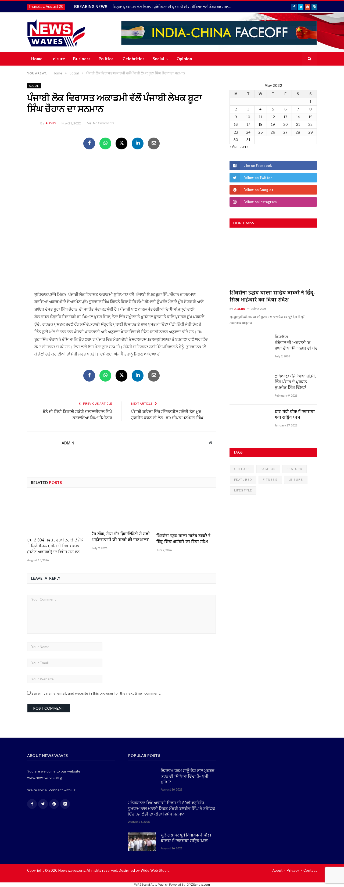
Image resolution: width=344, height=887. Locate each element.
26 (273, 132)
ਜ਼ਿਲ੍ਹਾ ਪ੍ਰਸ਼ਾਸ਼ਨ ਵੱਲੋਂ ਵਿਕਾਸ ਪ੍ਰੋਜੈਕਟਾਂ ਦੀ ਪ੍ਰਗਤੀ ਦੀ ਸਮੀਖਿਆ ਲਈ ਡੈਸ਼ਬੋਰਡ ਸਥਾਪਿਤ (173, 6)
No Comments (103, 123)
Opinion (184, 58)
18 (261, 124)
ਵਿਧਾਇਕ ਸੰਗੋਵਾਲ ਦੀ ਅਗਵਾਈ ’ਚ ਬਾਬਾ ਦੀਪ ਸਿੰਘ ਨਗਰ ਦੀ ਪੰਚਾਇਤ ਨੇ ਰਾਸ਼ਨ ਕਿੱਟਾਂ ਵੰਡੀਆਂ (296, 343)
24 (248, 132)
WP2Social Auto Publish (151, 884)
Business (81, 58)
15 (311, 117)
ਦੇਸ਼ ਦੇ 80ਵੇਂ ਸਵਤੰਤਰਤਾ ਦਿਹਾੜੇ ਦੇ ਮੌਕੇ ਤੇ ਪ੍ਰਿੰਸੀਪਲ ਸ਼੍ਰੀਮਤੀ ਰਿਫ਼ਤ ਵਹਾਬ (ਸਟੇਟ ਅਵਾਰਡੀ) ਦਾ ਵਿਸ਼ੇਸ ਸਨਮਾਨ (55, 546)
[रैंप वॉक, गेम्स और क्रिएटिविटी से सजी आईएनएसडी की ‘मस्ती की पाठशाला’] (121, 511)
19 (273, 124)
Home (36, 58)
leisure (295, 480)
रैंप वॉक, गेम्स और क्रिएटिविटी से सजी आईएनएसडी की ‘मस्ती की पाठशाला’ (121, 537)
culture (242, 469)
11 (260, 117)
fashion (268, 469)
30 (236, 140)
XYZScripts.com (198, 884)
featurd (295, 469)
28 (298, 132)
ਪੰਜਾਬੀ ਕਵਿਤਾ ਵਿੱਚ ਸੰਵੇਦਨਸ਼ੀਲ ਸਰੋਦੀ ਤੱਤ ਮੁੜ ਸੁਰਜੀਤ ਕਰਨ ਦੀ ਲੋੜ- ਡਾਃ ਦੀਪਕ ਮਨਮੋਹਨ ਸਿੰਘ (167, 415)
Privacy (293, 870)
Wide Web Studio (155, 870)
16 (236, 124)
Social (158, 58)
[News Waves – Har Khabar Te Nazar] (56, 32)
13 (285, 117)
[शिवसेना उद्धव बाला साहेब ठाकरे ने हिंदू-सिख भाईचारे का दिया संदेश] (186, 512)
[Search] (309, 59)
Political (107, 58)
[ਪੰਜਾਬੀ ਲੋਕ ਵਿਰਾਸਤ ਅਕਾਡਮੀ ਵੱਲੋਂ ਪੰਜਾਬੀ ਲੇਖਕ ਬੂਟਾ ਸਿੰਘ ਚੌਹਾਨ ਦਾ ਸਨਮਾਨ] (121, 221)
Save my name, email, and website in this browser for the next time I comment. (96, 693)
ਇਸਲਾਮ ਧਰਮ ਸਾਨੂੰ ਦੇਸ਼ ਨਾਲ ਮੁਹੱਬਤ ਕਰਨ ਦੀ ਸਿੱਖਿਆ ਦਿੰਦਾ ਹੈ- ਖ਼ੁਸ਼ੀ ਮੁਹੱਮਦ (187, 776)
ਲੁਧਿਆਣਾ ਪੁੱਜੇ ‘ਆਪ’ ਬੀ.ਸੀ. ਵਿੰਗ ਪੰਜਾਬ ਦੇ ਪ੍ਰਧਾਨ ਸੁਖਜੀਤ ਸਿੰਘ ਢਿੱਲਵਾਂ (295, 382)
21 (298, 124)
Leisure (58, 58)
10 (248, 117)
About (277, 870)
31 (248, 140)
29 (310, 132)
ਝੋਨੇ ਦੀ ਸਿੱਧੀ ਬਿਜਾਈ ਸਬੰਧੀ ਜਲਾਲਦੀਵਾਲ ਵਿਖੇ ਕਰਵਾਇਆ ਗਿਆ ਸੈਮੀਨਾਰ (77, 415)
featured (243, 480)
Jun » (244, 146)
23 (236, 132)
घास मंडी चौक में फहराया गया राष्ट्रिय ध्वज (295, 415)
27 (285, 132)
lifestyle (243, 490)
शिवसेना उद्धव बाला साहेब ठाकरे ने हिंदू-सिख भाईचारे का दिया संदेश (183, 539)
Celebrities (133, 58)
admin (50, 123)
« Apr (234, 146)
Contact (310, 870)
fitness (270, 480)
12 (273, 117)
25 (260, 132)
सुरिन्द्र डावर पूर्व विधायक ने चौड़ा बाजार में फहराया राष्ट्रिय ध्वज (186, 838)
